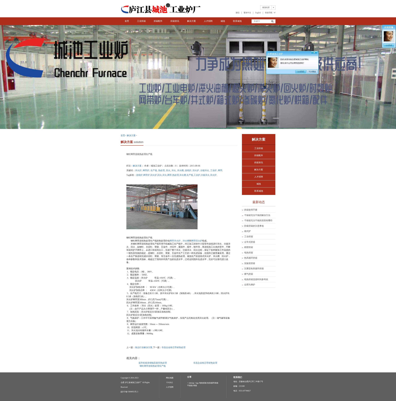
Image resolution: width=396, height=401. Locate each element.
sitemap (191, 383)
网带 (220, 170)
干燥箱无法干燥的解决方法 (257, 215)
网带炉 (146, 170)
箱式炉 (247, 231)
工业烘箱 (141, 21)
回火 (168, 170)
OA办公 (169, 382)
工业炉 (213, 170)
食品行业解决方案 (143, 347)
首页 (127, 21)
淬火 (174, 170)
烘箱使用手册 (250, 210)
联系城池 (237, 21)
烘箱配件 (158, 21)
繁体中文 (247, 13)
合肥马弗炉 (249, 285)
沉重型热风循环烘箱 (254, 268)
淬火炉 (138, 170)
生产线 (154, 170)
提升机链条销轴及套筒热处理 (153, 363)
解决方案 (191, 21)
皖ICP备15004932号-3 (129, 392)
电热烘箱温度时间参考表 (256, 279)
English (258, 13)
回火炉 (196, 170)
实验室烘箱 (249, 263)
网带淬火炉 (175, 241)
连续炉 (188, 170)
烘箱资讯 (174, 21)
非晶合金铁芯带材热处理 (173, 347)
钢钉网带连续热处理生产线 (153, 366)
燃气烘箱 (248, 274)
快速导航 (268, 13)
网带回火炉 (196, 241)
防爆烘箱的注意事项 (254, 226)
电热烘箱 (248, 253)
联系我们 (237, 377)
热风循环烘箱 (250, 258)
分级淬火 (204, 170)
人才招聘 (208, 21)
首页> (124, 135)
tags (197, 383)
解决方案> (132, 135)
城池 (223, 21)
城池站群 (266, 7)
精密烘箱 (248, 247)
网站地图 (169, 378)
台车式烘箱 (249, 242)
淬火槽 (180, 170)
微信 (237, 13)
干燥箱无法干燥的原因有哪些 (258, 220)
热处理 (161, 170)
